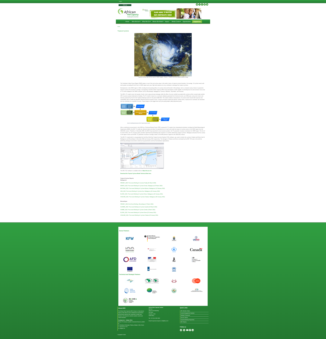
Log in (120, 1)
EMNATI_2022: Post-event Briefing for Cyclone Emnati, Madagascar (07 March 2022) (141, 185)
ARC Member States (185, 311)
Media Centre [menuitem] (175, 22)
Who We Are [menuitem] (134, 22)
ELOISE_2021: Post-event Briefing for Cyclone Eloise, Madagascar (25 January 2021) (141, 194)
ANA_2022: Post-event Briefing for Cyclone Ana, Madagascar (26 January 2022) (140, 191)
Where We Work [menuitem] (156, 22)
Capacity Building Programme (187, 319)
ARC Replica (183, 322)
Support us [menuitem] (197, 21)
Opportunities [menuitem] (187, 21)
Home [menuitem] (127, 21)
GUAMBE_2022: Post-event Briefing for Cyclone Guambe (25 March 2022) (138, 207)
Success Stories (184, 317)
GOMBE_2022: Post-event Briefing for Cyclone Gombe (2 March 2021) (137, 209)
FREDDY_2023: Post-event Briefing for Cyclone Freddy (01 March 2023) (138, 183)
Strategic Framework (185, 315)
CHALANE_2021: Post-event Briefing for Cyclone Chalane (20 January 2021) (139, 215)
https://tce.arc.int (147, 170)
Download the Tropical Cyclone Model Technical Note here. (135, 173)
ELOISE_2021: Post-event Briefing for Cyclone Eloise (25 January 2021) (138, 212)
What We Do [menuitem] (145, 22)
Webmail (125, 5)
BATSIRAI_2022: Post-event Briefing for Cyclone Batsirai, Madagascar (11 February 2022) (142, 188)
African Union (128, 312)
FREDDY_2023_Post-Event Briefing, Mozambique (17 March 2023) (136, 204)
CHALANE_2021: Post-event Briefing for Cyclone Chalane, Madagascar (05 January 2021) (142, 196)
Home (118, 26)
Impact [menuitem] (167, 21)
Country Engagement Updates (187, 313)
